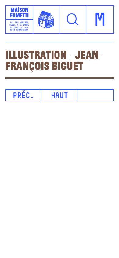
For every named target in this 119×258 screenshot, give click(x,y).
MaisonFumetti (19, 12)
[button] (73, 19)
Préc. (23, 96)
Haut (59, 96)
